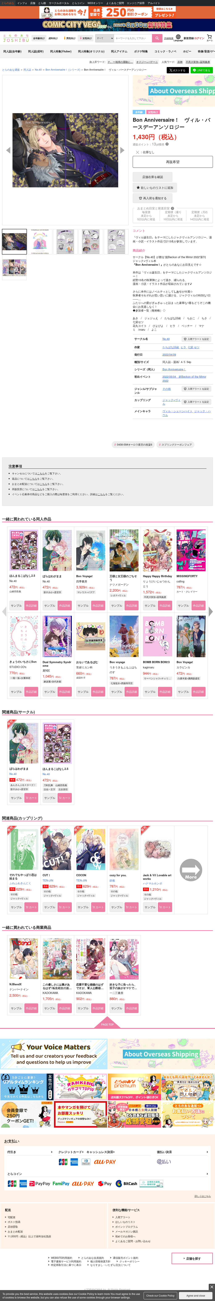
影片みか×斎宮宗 (52, 592)
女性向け (87, 38)
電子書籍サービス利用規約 (66, 1261)
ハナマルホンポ (152, 883)
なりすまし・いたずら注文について (110, 1265)
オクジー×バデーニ (147, 61)
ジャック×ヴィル (19, 898)
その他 (13, 894)
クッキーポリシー (129, 1261)
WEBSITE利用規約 (61, 1257)
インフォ (22, 3)
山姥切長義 (61, 785)
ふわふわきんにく (20, 883)
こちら (41, 473)
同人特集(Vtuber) (60, 51)
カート (33, 798)
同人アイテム (119, 51)
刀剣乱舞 (48, 785)
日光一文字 (49, 789)
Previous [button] (8, 150)
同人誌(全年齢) (12, 51)
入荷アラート (198, 338)
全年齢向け (39, 38)
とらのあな (7, 3)
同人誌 (27, 69)
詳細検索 (168, 38)
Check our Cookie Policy (160, 1295)
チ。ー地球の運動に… (120, 61)
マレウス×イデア (86, 592)
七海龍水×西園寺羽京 (122, 683)
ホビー (187, 51)
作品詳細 (31, 605)
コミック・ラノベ (165, 51)
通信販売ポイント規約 (125, 1257)
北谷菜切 (63, 789)
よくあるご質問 (115, 3)
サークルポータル (59, 3)
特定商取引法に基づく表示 (66, 1265)
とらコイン (78, 3)
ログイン (199, 38)
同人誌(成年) (35, 51)
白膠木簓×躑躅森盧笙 (189, 678)
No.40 (13, 774)
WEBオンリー (95, 3)
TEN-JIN (48, 880)
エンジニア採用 (135, 3)
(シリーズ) (63, 69)
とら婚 (42, 3)
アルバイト (154, 3)
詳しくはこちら (203, 1196)
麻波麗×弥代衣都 (52, 681)
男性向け (71, 38)
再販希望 (173, 161)
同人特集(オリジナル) (91, 51)
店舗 (32, 3)
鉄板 (112, 880)
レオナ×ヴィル (118, 595)
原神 (179, 61)
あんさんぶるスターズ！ (23, 784)
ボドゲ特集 (141, 51)
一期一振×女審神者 (20, 678)
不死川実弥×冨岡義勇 (198, 61)
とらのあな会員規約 (92, 1257)
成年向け (53, 38)
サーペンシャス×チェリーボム (158, 678)
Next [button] (122, 150)
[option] (65, 150)
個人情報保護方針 (100, 1261)
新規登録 (189, 38)
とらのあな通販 (11, 69)
